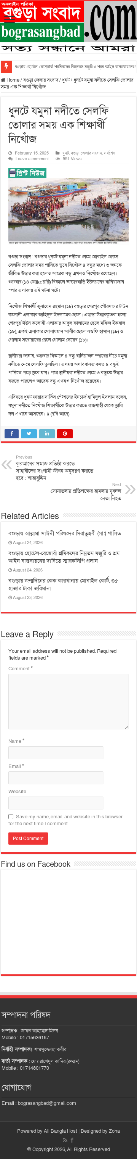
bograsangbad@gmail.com (47, 1103)
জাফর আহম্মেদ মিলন (39, 1030)
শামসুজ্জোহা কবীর (50, 1049)
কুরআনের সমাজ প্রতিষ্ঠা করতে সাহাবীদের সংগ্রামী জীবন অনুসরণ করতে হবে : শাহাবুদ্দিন (54, 468)
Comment (20, 668)
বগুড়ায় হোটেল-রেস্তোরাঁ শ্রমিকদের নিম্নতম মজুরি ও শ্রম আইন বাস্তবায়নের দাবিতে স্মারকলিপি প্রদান (63, 557)
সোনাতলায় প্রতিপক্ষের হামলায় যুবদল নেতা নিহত (86, 492)
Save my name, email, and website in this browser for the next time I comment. (65, 820)
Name (16, 741)
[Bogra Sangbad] (68, 27)
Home (12, 80)
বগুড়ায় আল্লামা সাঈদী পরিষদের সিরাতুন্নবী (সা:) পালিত (64, 533)
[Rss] (65, 1140)
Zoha (114, 1131)
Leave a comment (32, 159)
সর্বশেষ (109, 153)
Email (16, 766)
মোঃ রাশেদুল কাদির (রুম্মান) (55, 1061)
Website (17, 791)
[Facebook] (72, 1140)
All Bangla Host (60, 1131)
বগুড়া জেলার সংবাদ (40, 80)
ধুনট (66, 80)
